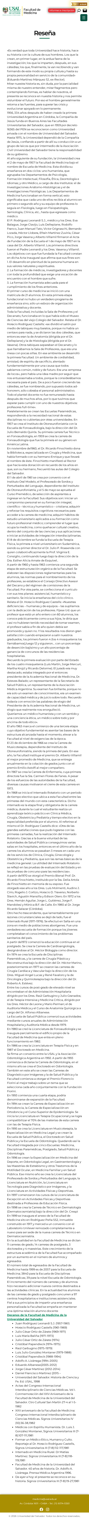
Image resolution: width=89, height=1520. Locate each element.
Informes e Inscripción (61, 10)
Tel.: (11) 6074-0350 (59, 1503)
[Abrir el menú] (83, 17)
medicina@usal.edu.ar (44, 1499)
